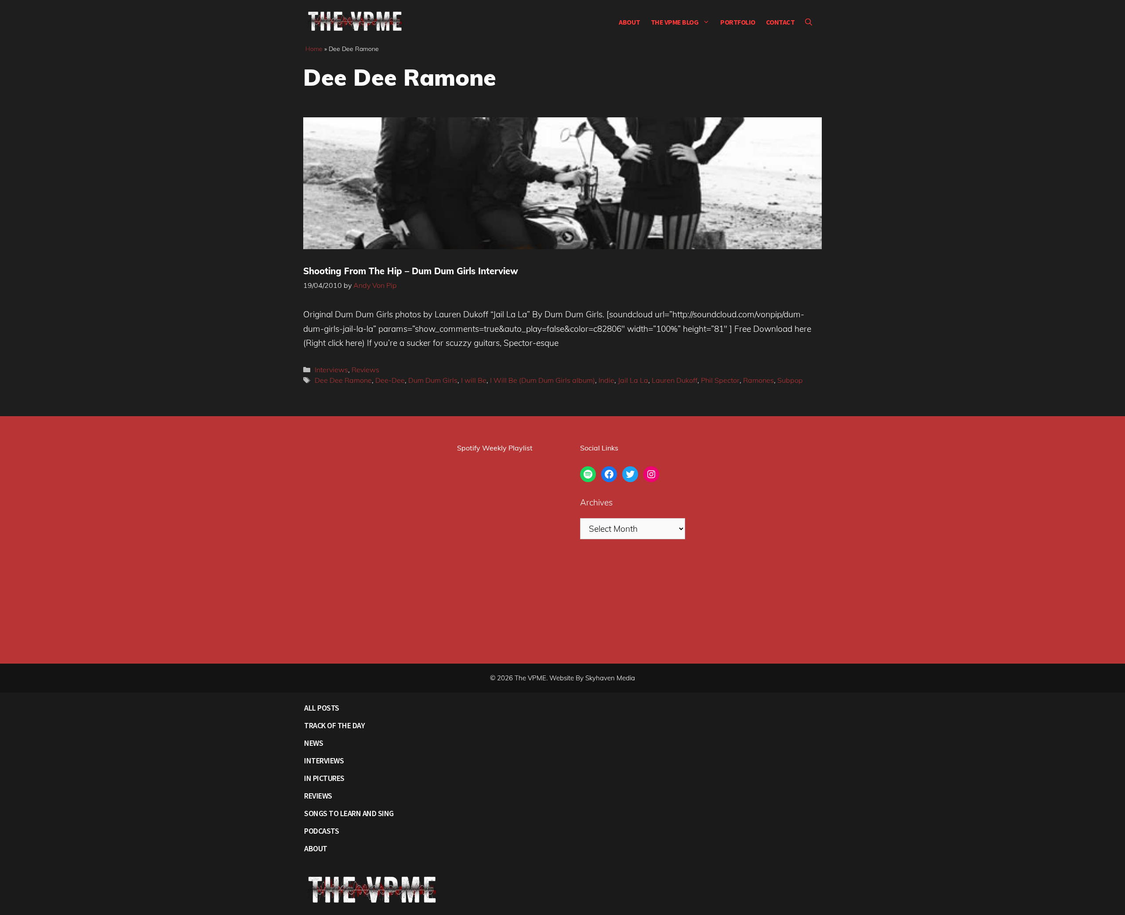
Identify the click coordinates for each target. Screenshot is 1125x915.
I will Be (473, 380)
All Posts (321, 708)
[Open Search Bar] (808, 22)
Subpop (790, 380)
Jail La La (633, 380)
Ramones (758, 380)
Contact (780, 22)
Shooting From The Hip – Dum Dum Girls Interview (410, 270)
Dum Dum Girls (432, 380)
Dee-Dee (390, 380)
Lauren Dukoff (674, 380)
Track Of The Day (334, 725)
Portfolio (737, 22)
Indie (606, 380)
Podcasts (321, 831)
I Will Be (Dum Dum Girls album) (542, 380)
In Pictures (324, 778)
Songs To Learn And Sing (349, 813)
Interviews (331, 369)
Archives (596, 502)
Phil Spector (720, 380)
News (313, 743)
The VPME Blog (675, 22)
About (629, 22)
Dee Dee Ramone (343, 380)
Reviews (365, 369)
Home (314, 49)
